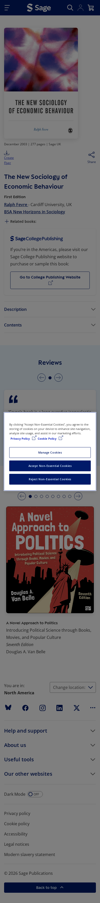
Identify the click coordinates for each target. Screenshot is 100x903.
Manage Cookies (50, 452)
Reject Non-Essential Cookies (50, 479)
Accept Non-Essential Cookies (50, 466)
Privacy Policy (21, 438)
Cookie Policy (47, 438)
